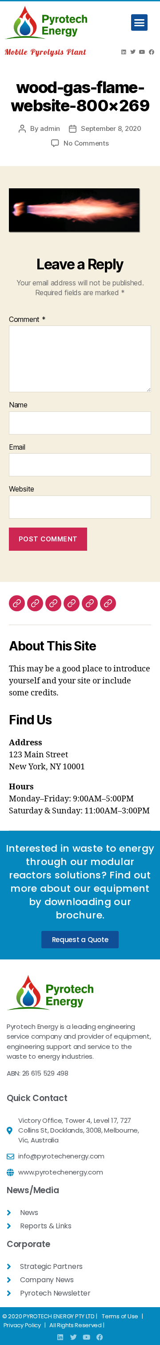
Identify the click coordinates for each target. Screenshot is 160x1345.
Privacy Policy (22, 1325)
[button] (139, 22)
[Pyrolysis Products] (72, 603)
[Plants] (53, 603)
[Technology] (35, 603)
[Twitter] (133, 52)
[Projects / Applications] (90, 603)
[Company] (17, 603)
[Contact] (108, 603)
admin (50, 128)
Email (17, 447)
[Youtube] (142, 52)
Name (18, 405)
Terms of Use (120, 1316)
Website (21, 489)
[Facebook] (151, 52)
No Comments (86, 143)
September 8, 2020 (111, 128)
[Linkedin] (123, 52)
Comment (27, 320)
